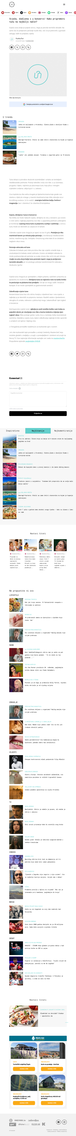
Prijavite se (38, 413)
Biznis (61, 12)
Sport (25, 12)
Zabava (70, 12)
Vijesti (16, 12)
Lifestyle (44, 12)
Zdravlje (53, 12)
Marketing (55, 1129)
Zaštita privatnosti (51, 1131)
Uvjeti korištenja (63, 1129)
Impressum (49, 1129)
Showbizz (34, 12)
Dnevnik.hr (7, 12)
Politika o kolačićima (62, 1131)
